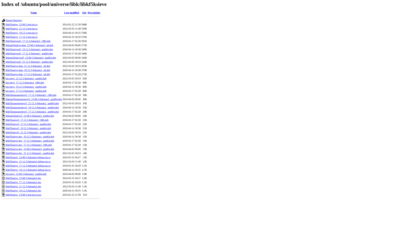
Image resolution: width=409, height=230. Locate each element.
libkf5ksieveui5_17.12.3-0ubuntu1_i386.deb (28, 41)
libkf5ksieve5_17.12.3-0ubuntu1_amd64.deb (28, 124)
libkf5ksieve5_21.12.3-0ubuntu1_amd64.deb (28, 132)
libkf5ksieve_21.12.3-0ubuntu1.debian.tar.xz (28, 161)
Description (94, 12)
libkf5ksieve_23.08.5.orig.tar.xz (22, 24)
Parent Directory (14, 20)
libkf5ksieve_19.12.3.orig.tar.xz (22, 32)
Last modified (71, 12)
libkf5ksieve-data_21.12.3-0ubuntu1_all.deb (28, 66)
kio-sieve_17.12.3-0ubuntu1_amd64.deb (26, 91)
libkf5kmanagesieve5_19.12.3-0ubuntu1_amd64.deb (32, 107)
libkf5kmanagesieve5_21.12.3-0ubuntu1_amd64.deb (32, 103)
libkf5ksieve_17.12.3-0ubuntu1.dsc (23, 182)
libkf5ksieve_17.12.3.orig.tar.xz (22, 37)
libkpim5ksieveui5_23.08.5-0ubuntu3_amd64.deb (31, 57)
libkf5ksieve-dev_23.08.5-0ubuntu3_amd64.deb (30, 149)
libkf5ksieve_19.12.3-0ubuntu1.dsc (23, 190)
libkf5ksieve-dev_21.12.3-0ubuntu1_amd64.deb (30, 153)
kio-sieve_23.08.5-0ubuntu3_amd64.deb (26, 174)
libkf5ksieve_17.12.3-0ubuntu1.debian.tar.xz (28, 165)
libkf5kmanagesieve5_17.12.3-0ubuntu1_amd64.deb (32, 111)
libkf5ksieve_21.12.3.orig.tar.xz (22, 28)
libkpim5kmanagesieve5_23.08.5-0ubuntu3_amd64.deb (34, 99)
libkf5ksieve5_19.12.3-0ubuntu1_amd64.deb (28, 128)
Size (84, 12)
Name (34, 12)
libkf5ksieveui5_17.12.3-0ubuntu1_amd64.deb (29, 53)
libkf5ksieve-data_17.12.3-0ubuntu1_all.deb (28, 74)
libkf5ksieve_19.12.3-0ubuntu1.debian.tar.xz (28, 170)
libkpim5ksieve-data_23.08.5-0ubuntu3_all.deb (29, 45)
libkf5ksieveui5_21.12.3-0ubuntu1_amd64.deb (29, 62)
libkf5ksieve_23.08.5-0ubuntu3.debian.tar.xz (28, 157)
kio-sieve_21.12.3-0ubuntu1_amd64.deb (26, 78)
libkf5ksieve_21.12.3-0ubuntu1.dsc (23, 186)
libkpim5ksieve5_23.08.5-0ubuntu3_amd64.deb (30, 116)
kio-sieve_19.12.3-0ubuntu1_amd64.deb (26, 86)
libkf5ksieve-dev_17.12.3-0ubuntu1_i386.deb (29, 145)
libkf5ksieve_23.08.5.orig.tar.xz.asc (23, 194)
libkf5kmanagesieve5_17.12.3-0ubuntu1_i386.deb (31, 95)
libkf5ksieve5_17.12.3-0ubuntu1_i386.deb (27, 120)
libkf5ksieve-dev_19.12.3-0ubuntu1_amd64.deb (30, 136)
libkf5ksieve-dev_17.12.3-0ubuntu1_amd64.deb (30, 140)
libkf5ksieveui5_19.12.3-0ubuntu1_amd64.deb (29, 49)
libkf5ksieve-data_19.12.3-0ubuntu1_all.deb (28, 70)
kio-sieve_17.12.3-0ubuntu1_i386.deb (25, 82)
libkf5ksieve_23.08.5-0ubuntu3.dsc (23, 178)
